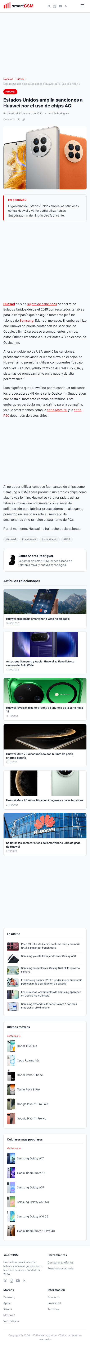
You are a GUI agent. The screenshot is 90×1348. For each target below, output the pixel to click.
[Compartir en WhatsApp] (23, 119)
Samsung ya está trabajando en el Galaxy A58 (48, 956)
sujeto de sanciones (42, 304)
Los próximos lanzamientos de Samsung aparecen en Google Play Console (51, 993)
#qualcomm (29, 539)
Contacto (53, 1297)
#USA (66, 539)
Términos (53, 1309)
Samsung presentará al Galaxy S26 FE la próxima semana (50, 969)
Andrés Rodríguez (58, 113)
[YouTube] (60, 6)
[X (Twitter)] (49, 6)
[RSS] (66, 6)
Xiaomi (7, 1309)
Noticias (8, 79)
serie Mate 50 (57, 410)
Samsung (26, 320)
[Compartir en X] (18, 119)
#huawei (11, 539)
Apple (7, 1303)
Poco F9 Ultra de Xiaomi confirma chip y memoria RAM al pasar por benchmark (50, 945)
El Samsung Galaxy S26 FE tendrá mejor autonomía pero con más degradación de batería (51, 981)
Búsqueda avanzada (60, 1268)
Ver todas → (11, 1321)
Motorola (9, 1315)
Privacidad (54, 1303)
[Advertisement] (45, 261)
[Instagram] (54, 6)
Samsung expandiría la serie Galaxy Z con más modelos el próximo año (49, 1005)
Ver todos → (14, 1035)
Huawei (19, 79)
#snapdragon (49, 539)
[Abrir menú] (82, 6)
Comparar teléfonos (60, 1262)
